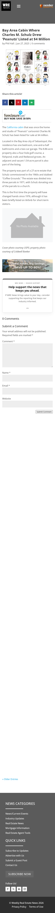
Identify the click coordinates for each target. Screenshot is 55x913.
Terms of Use (36, 906)
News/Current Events (17, 813)
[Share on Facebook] (5, 102)
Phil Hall (9, 43)
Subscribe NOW (19, 874)
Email (6, 385)
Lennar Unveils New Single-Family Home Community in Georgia (27, 699)
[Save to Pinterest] (18, 102)
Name (6, 372)
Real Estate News (15, 823)
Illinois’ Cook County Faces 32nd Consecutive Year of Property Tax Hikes (26, 642)
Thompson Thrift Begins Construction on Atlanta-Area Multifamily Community (24, 525)
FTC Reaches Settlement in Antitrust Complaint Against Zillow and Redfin (27, 584)
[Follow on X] (13, 889)
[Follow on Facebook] (8, 889)
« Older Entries (10, 779)
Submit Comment (44, 411)
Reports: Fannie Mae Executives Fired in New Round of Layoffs (25, 758)
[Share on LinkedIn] (25, 102)
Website (6, 398)
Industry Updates (15, 818)
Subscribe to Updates (17, 850)
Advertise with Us (15, 855)
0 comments (38, 43)
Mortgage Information (17, 828)
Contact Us (11, 865)
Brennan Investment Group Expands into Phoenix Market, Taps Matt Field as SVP (27, 466)
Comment (8, 341)
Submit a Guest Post (16, 860)
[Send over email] (31, 102)
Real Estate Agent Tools (18, 832)
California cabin (15, 127)
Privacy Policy (19, 906)
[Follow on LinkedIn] (19, 889)
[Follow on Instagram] (24, 889)
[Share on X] (12, 102)
